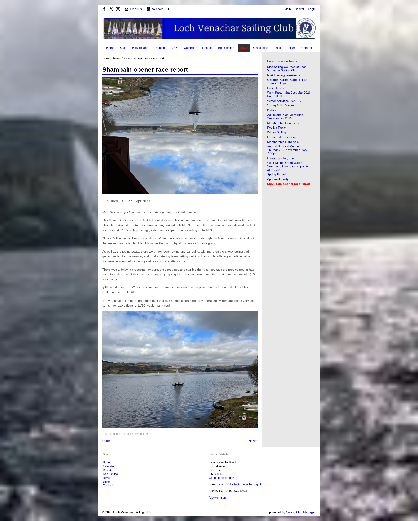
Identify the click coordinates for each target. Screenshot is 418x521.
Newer (253, 440)
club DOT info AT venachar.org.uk (240, 484)
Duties (271, 110)
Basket (299, 9)
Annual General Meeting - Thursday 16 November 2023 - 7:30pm (288, 150)
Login (312, 9)
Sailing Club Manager (301, 512)
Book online (226, 47)
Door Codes (275, 88)
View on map (217, 497)
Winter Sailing (276, 132)
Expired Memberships (282, 137)
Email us (136, 9)
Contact (306, 47)
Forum (291, 47)
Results (207, 47)
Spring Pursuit (277, 174)
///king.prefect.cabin (221, 477)
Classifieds (260, 47)
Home (110, 47)
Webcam (157, 9)
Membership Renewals (283, 123)
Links (277, 47)
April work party (277, 179)
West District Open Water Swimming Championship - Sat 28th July (288, 166)
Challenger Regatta (280, 158)
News (244, 47)
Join (288, 9)
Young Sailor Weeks (281, 105)
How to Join (140, 47)
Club (123, 47)
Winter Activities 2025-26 (284, 101)
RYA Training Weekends (283, 75)
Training (159, 47)
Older (106, 440)
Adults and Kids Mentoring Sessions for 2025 (285, 116)
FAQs (174, 47)
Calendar (190, 47)
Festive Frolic (276, 127)
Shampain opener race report (288, 183)
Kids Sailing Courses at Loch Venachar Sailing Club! (287, 68)
